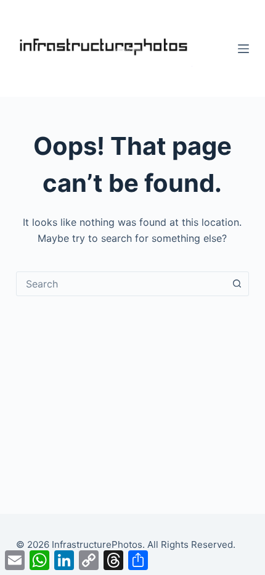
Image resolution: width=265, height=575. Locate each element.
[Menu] (243, 48)
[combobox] (121, 283)
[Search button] (236, 284)
